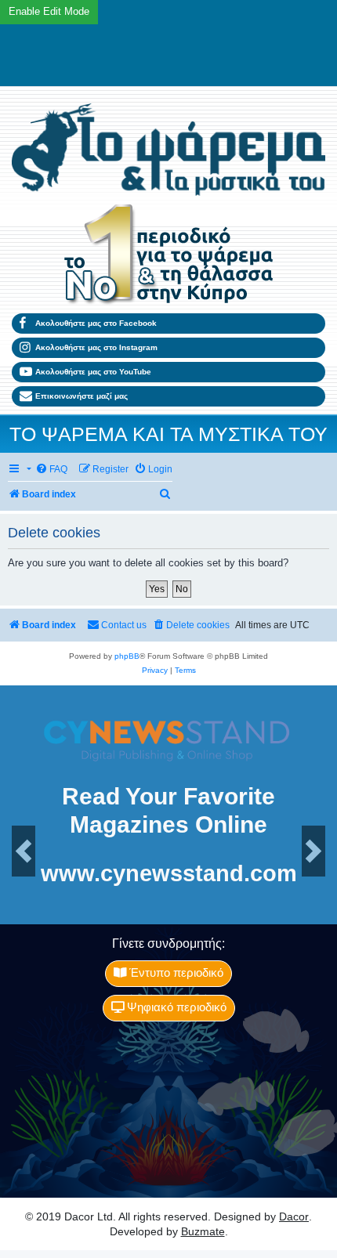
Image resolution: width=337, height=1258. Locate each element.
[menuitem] (51, 469)
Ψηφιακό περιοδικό (175, 1007)
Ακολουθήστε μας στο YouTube (93, 371)
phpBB (127, 656)
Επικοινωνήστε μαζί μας (81, 396)
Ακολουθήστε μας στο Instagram (96, 347)
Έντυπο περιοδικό (174, 973)
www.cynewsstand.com (169, 873)
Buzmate (203, 1231)
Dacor (294, 1216)
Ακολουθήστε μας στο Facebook (96, 323)
